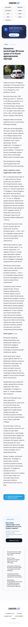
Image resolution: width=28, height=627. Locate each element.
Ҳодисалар (19, 7)
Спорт (8, 16)
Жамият (20, 10)
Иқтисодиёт (8, 10)
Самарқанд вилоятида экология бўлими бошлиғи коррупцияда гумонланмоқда (14, 575)
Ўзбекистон (10, 613)
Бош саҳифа (8, 7)
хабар (5, 90)
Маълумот (8, 20)
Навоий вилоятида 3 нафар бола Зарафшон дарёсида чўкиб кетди (14, 553)
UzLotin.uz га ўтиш (14, 540)
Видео (20, 16)
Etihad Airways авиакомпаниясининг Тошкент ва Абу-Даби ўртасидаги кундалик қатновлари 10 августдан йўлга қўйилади (14, 583)
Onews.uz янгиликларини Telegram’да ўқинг (15, 497)
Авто (8, 13)
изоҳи (15, 333)
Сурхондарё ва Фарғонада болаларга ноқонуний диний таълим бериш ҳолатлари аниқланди (14, 568)
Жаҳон (19, 13)
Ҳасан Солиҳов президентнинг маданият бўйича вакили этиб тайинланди (13, 560)
